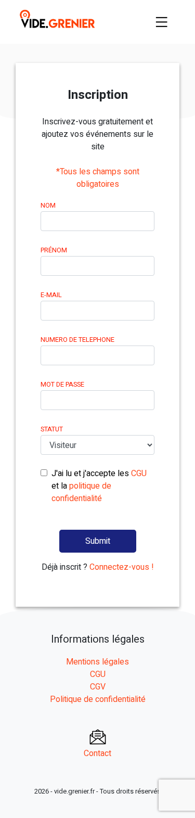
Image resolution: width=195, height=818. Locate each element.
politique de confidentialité (81, 492)
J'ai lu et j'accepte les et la (99, 486)
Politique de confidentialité (98, 699)
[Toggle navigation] (161, 21)
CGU (139, 473)
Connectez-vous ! (121, 567)
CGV (98, 687)
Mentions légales (97, 662)
